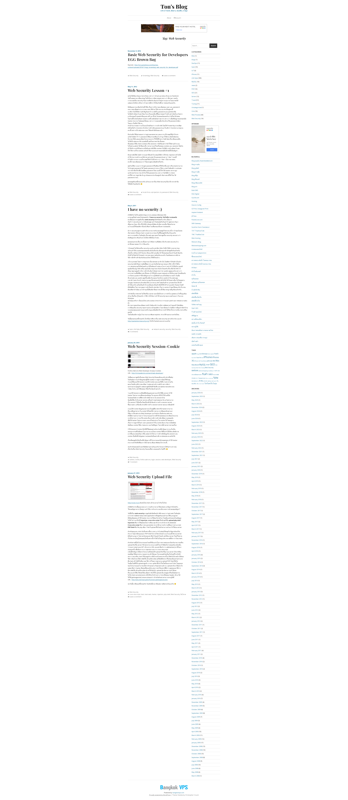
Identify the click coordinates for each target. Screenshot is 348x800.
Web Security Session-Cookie (154, 346)
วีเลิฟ (215, 377)
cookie (137, 460)
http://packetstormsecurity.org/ (138, 321)
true (197, 367)
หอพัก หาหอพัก (196, 334)
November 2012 (197, 599)
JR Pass (194, 216)
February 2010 (196, 695)
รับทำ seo (207, 374)
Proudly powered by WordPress (160, 795)
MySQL (194, 82)
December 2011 (197, 625)
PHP (193, 89)
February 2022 (196, 448)
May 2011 (195, 643)
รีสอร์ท (214, 374)
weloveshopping (203, 371)
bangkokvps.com (178, 793)
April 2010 (195, 687)
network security (159, 329)
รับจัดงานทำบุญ (197, 304)
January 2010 (196, 698)
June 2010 (195, 680)
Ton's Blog (174, 6)
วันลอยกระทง (202, 378)
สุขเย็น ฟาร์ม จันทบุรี (198, 323)
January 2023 (196, 437)
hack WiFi (194, 357)
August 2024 (196, 411)
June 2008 (195, 768)
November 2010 (197, 662)
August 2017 (196, 518)
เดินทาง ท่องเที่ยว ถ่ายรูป (199, 338)
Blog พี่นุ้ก (195, 176)
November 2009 (197, 706)
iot (202, 357)
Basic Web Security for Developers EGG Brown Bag (158, 57)
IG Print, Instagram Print (200, 209)
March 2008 (196, 776)
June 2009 (195, 724)
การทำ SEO (217, 371)
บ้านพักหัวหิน (196, 290)
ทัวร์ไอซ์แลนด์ (196, 271)
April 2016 (195, 551)
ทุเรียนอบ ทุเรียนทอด (198, 282)
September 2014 (197, 566)
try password (164, 192)
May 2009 (195, 728)
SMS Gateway (196, 223)
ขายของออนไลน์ (197, 249)
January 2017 (196, 536)
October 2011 (196, 628)
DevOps (194, 63)
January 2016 (196, 555)
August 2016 (196, 547)
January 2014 (196, 577)
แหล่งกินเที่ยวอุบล (197, 345)
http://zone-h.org (134, 503)
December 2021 (197, 452)
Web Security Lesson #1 (148, 90)
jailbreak (209, 361)
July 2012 (195, 606)
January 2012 (196, 621)
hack (131, 329)
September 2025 (197, 396)
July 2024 (195, 415)
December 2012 (197, 595)
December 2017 (197, 503)
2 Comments (134, 332)
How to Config (196, 205)
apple (194, 353)
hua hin (198, 357)
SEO (193, 93)
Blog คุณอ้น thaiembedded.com (202, 161)
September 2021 (197, 455)
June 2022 (195, 444)
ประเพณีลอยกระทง (197, 374)
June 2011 (195, 640)
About (169, 18)
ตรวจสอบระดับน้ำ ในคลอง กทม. (202, 260)
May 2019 (195, 477)
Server (194, 96)
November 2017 (197, 507)
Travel (194, 100)
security (168, 329)
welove (195, 370)
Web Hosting (196, 238)
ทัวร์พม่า (194, 268)
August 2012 (196, 603)
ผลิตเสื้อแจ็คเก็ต (196, 297)
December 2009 (197, 702)
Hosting (194, 201)
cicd (200, 354)
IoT (193, 71)
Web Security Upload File (150, 476)
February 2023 (196, 433)
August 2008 (196, 761)
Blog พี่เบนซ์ (195, 179)
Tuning (194, 104)
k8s (214, 361)
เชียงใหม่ (209, 381)
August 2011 (196, 636)
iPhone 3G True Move (200, 361)
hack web (148, 594)
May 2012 (195, 614)
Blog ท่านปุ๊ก (196, 172)
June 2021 (195, 463)
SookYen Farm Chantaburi (200, 227)
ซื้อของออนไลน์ (197, 257)
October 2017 (196, 511)
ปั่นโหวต (183, 594)
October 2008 (196, 754)
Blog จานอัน (196, 164)
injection (160, 594)
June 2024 (195, 418)
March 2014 (196, 573)
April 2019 (195, 481)
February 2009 (196, 739)
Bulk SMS (195, 190)
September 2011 (197, 632)
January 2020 (196, 470)
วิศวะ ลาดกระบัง (209, 378)
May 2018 (195, 496)
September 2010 (197, 669)
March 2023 (196, 430)
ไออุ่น (215, 383)
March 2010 (196, 691)
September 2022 (197, 441)
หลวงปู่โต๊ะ (195, 327)
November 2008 (197, 750)
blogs (193, 60)
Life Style (136, 329)
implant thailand (197, 212)
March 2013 (196, 588)
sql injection (155, 192)
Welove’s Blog (196, 242)
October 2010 (196, 665)
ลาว (197, 378)
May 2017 (195, 522)
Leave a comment (169, 76)
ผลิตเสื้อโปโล (196, 301)
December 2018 (197, 492)
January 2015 (196, 558)
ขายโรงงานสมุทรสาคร (199, 253)
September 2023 (197, 422)
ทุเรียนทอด (195, 279)
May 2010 (195, 684)
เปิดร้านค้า (195, 341)
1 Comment (133, 462)
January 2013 (196, 592)
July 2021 (195, 459)
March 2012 (196, 617)
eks (209, 354)
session (158, 460)
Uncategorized (197, 107)
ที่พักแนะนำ (177, 18)
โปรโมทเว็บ (209, 383)
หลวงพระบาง (195, 381)
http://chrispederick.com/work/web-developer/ (147, 373)
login (153, 460)
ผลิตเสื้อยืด (195, 293)
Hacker (154, 594)
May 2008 (195, 772)
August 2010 (196, 673)
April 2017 (195, 525)
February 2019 (196, 488)
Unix (193, 111)
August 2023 (196, 426)
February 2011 (196, 651)
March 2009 (196, 735)
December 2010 (197, 658)
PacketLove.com (197, 220)
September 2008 (197, 757)
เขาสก (205, 381)
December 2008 (197, 746)
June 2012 (195, 610)
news (193, 85)
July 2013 (195, 581)
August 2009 (196, 717)
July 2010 (195, 676)
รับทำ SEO (195, 308)
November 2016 (197, 540)
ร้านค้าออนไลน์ (196, 312)
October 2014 (196, 562)
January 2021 (196, 466)
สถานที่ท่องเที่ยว (197, 319)
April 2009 (195, 732)
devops (205, 353)
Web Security (134, 76)
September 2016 (197, 544)
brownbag (146, 76)
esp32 (212, 354)
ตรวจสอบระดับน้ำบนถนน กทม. (201, 264)
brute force (146, 192)
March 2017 (196, 529)
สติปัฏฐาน (195, 316)
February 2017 (196, 533)
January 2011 (196, 654)
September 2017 (197, 514)
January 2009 (196, 743)
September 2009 (197, 713)
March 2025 (196, 404)
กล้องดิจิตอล (210, 370)
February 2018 (196, 500)
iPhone (194, 74)
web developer (166, 460)
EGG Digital (195, 194)
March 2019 (196, 485)
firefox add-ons (145, 460)
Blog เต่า (194, 187)
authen (132, 460)
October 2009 (196, 710)
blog (198, 354)
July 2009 (195, 721)
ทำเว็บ (194, 275)
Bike (193, 56)
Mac (217, 360)
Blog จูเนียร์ (195, 168)
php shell (167, 594)
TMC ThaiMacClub (198, 235)
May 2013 (195, 584)
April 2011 (195, 647)
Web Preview (196, 115)
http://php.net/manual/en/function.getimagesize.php (150, 580)
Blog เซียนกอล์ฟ (197, 183)
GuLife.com (195, 198)
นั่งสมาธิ (194, 286)
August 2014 (196, 569)
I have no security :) (145, 209)
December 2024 (197, 407)
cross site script (135, 594)
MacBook (195, 365)
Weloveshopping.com (199, 246)
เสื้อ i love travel (200, 383)
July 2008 (195, 765)
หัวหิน (201, 381)
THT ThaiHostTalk (198, 231)
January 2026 (196, 393)
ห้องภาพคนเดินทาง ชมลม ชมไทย (202, 330)
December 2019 (197, 474)
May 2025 (195, 400)
